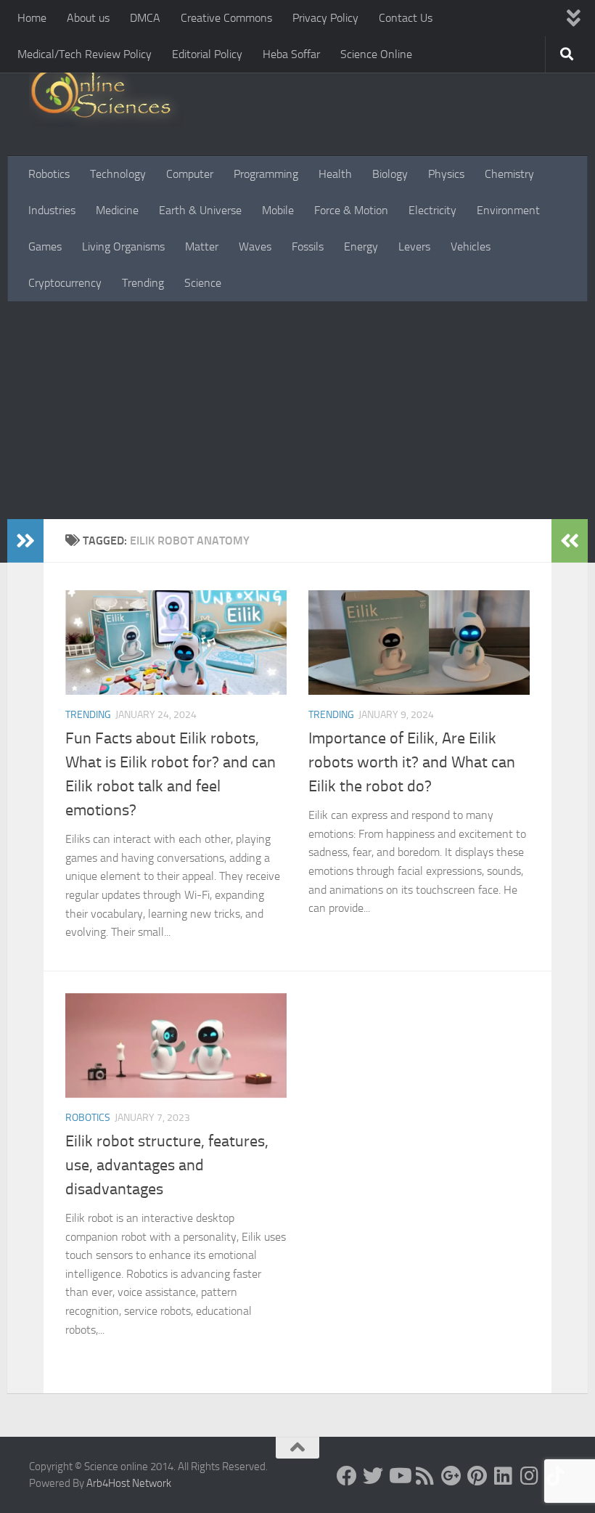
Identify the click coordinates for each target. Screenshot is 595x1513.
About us (88, 18)
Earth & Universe (200, 210)
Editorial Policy (207, 54)
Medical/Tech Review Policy (84, 54)
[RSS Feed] (425, 1476)
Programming (266, 174)
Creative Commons (226, 18)
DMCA (145, 18)
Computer (189, 174)
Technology (118, 174)
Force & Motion (351, 210)
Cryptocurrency (65, 283)
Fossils (308, 246)
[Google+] (451, 1476)
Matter (201, 246)
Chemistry (509, 174)
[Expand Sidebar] (25, 541)
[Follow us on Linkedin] (503, 1476)
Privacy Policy (325, 18)
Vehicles (471, 246)
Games (45, 246)
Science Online (376, 54)
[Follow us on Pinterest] (477, 1476)
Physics (446, 174)
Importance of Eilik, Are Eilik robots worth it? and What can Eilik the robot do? (411, 762)
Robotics (49, 174)
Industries (51, 210)
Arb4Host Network (128, 1483)
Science (202, 283)
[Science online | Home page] (106, 96)
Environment (508, 210)
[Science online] (347, 1476)
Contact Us (405, 18)
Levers (414, 246)
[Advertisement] (297, 410)
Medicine (117, 210)
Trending (143, 283)
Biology (390, 174)
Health (335, 174)
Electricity (432, 210)
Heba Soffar (291, 54)
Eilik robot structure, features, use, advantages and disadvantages (166, 1165)
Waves (255, 246)
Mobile (278, 210)
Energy (361, 246)
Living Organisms (123, 246)
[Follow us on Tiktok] (556, 1476)
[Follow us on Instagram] (530, 1476)
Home (31, 18)
